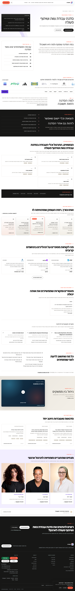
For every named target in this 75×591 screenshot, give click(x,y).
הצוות (35, 559)
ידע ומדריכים (33, 2)
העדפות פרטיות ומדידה (4, 589)
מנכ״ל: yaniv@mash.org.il (5, 567)
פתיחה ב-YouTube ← (70, 398)
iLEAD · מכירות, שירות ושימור (50, 585)
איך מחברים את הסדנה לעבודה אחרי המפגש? (34, 360)
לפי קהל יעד (53, 563)
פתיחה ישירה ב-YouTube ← (40, 405)
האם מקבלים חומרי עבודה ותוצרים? (33, 357)
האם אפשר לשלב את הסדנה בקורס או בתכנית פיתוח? (13, 360)
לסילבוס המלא (58, 30)
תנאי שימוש (18, 589)
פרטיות (22, 589)
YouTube (16, 578)
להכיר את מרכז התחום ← (41, 104)
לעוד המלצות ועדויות (37, 277)
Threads (16, 579)
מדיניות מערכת (11, 589)
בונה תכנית (53, 559)
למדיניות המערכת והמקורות (43, 372)
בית (73, 11)
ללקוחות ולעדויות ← (4, 79)
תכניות (43, 2)
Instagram (4, 578)
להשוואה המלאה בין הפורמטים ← (9, 213)
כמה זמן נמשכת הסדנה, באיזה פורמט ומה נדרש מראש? (12, 353)
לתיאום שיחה (4, 91)
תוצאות (71, 91)
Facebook (8, 578)
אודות (29, 2)
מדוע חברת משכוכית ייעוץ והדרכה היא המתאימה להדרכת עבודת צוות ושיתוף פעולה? (33, 365)
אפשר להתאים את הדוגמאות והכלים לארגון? (11, 357)
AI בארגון (40, 2)
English (43, 585)
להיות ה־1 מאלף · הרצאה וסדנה (69, 566)
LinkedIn (12, 578)
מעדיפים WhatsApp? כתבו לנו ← (15, 530)
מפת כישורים (53, 561)
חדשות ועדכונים (34, 563)
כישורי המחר (45, 2)
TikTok (13, 579)
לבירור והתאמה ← (69, 232)
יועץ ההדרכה (25, 2)
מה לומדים (66, 91)
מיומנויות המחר (64, 11)
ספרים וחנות (34, 566)
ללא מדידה (64, 587)
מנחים (50, 91)
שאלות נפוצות (34, 568)
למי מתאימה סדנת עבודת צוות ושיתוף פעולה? (31, 353)
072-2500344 (3, 564)
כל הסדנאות (72, 563)
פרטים (60, 587)
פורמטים (60, 91)
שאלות (46, 91)
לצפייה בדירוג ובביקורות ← (7, 511)
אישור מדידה (70, 587)
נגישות (15, 589)
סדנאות (52, 2)
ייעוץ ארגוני (72, 568)
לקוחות (55, 91)
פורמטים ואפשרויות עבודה (70, 570)
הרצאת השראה (37, 2)
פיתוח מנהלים (49, 2)
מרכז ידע (35, 561)
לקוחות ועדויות (34, 557)
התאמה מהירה (14, 527)
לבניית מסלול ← (25, 232)
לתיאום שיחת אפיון (6, 2)
